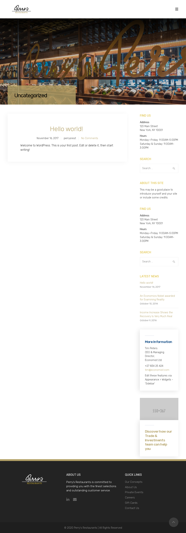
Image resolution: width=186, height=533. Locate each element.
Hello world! (66, 129)
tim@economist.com (157, 370)
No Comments (89, 138)
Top (173, 522)
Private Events (134, 492)
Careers (130, 497)
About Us (131, 487)
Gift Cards (131, 502)
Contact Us (132, 508)
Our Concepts (133, 482)
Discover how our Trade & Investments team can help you (158, 440)
